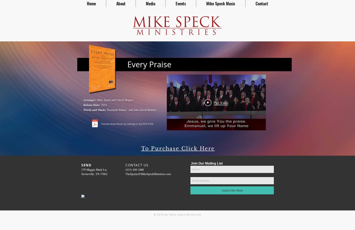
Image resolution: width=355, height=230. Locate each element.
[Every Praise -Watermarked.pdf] (95, 123)
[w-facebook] (83, 197)
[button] (121, 3)
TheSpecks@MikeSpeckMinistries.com (148, 174)
